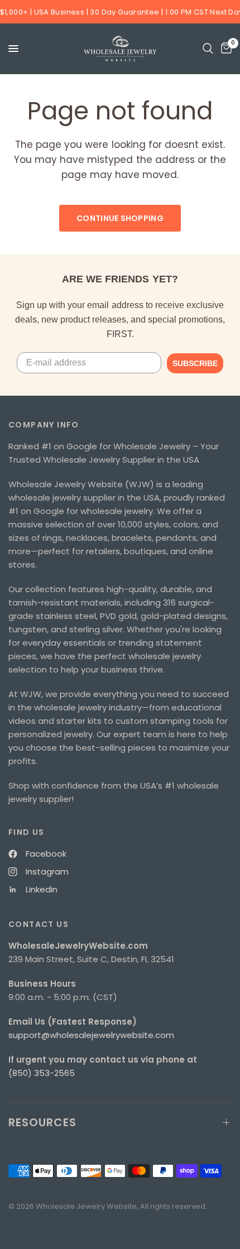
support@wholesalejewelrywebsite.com (91, 1035)
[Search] (208, 48)
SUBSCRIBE (195, 363)
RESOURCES (42, 1122)
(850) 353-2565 (41, 1073)
